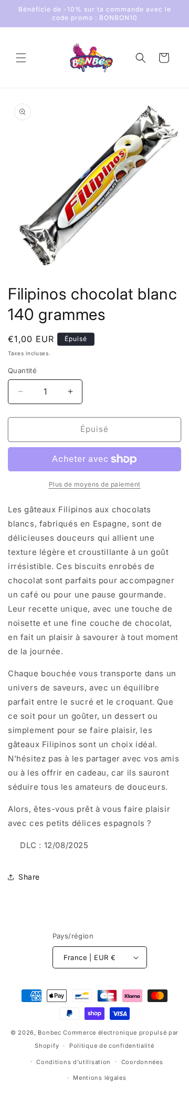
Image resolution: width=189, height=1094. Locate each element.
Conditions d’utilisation (73, 1062)
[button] (21, 57)
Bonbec (49, 1032)
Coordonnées (142, 1062)
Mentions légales (99, 1077)
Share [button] (29, 876)
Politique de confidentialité (111, 1045)
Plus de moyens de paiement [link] (95, 484)
